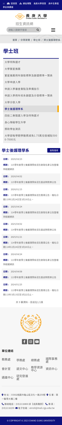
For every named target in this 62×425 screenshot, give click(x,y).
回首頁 (13, 3)
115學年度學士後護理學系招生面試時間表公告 (33, 182)
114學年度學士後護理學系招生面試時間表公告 (33, 229)
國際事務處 (52, 360)
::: (4, 3)
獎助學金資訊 (13, 129)
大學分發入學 (13, 102)
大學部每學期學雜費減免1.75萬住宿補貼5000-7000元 (31, 137)
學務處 (20, 360)
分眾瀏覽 (25, 40)
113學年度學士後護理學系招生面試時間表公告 (33, 277)
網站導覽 (26, 3)
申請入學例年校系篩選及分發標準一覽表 (29, 95)
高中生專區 (53, 3)
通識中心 (8, 377)
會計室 (6, 368)
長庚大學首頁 (40, 3)
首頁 (15, 40)
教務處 (6, 359)
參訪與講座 (8, 6)
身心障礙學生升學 (15, 122)
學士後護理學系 (52, 40)
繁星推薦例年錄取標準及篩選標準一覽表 (29, 75)
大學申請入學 (13, 82)
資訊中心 (52, 368)
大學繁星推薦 (13, 68)
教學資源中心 (37, 369)
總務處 (35, 360)
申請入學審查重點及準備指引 (22, 89)
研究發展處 (22, 377)
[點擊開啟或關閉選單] (53, 29)
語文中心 (22, 368)
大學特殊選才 (13, 62)
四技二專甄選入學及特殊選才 (22, 115)
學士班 (36, 40)
